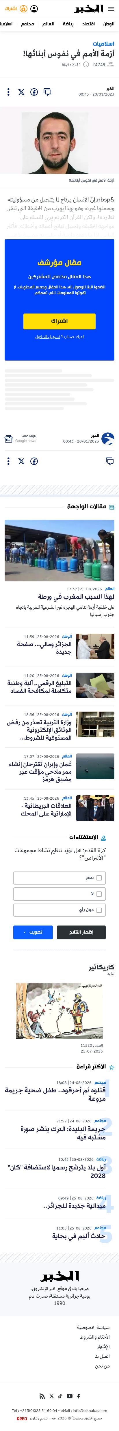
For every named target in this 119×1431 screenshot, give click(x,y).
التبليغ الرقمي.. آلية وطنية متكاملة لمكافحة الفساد (39, 687)
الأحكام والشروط (95, 1337)
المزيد (110, 974)
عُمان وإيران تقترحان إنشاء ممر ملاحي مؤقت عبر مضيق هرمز (40, 772)
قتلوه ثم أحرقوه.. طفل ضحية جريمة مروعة (55, 1095)
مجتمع (27, 24)
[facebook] (34, 92)
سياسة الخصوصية (93, 1328)
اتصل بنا (102, 1357)
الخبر (110, 89)
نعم (90, 878)
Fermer (111, 9)
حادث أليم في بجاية (79, 1236)
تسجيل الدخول (47, 337)
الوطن (108, 24)
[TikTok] (60, 1396)
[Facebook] (78, 1396)
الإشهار (103, 1347)
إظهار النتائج (81, 932)
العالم (48, 24)
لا (92, 894)
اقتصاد (88, 24)
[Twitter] (51, 1396)
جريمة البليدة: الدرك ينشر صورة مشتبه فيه (63, 1133)
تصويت (35, 932)
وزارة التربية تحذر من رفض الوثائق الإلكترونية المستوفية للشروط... (39, 730)
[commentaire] (47, 92)
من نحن (102, 1366)
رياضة (68, 24)
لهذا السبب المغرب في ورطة (76, 597)
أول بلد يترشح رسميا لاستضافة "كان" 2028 (57, 1172)
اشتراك (59, 321)
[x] (21, 92)
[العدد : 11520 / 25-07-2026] (59, 1011)
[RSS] (42, 1396)
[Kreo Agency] (23, 1419)
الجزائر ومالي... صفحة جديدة (44, 648)
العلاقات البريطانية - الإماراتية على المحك (46, 810)
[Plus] (8, 92)
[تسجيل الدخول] (34, 9)
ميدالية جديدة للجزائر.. (74, 1206)
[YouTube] (69, 1396)
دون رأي (86, 910)
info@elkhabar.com (90, 1411)
